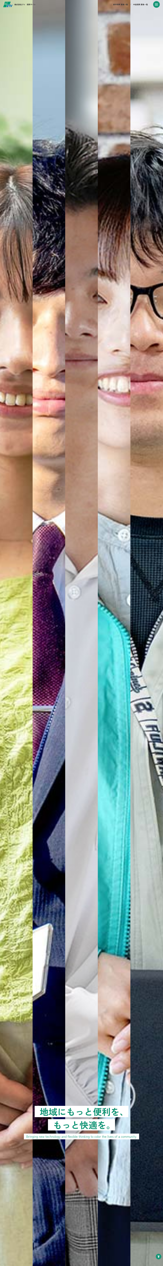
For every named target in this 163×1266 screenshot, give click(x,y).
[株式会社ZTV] (8, 4)
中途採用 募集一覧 (140, 4)
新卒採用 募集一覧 (120, 4)
